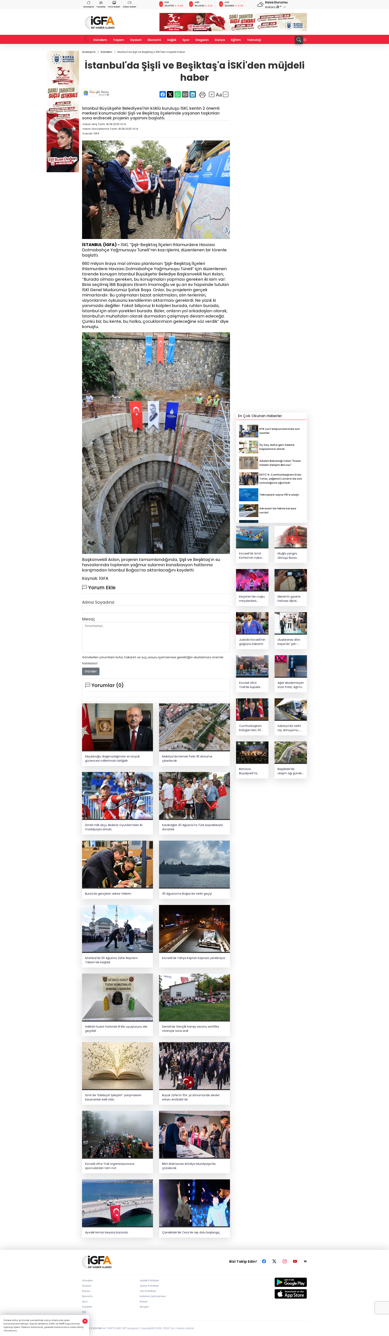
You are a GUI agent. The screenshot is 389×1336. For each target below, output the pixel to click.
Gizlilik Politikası (149, 1280)
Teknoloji (254, 40)
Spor (185, 40)
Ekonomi (154, 40)
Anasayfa (88, 6)
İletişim (144, 1306)
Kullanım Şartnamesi (153, 1296)
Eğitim (236, 40)
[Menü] (305, 40)
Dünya (220, 40)
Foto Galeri (114, 6)
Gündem (100, 40)
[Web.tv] (305, 1261)
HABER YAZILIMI (92, 1328)
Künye (143, 1301)
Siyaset (136, 40)
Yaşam (118, 40)
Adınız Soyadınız (98, 602)
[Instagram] (285, 1261)
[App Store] (281, 1294)
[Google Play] (281, 1282)
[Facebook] (264, 1261)
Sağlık (171, 40)
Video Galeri (129, 6)
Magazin (202, 40)
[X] (274, 1261)
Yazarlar (101, 6)
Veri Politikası (148, 1291)
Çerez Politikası (149, 1285)
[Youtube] (295, 1261)
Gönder (91, 671)
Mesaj (88, 619)
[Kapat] (85, 1321)
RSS (84, 1312)
